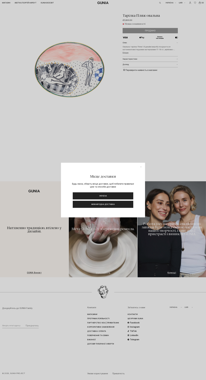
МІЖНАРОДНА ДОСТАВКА (103, 204)
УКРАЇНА (103, 196)
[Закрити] (141, 167)
